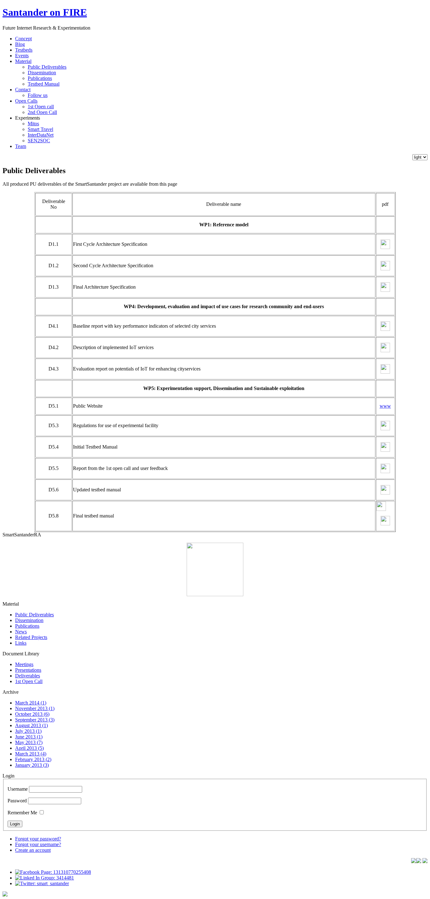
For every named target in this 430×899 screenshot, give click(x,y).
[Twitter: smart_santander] (42, 883)
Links (20, 643)
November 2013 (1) (34, 708)
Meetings (24, 664)
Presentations (28, 670)
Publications (40, 78)
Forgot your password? (38, 838)
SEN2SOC (39, 140)
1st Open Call (28, 681)
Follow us (38, 95)
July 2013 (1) (28, 731)
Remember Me (22, 812)
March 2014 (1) (30, 702)
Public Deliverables (47, 67)
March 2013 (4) (30, 753)
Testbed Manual (43, 84)
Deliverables (27, 675)
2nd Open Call (42, 112)
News (21, 631)
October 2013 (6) (32, 714)
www (385, 406)
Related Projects (31, 637)
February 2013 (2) (33, 759)
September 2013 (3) (34, 719)
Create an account (33, 850)
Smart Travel (40, 129)
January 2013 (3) (32, 765)
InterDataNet (41, 135)
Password (17, 800)
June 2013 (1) (28, 736)
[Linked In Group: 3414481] (44, 877)
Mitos (33, 123)
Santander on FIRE (45, 12)
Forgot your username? (38, 844)
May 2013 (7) (28, 742)
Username (18, 789)
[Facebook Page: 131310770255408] (53, 872)
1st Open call (41, 106)
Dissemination (42, 72)
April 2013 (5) (29, 748)
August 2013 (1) (31, 725)
